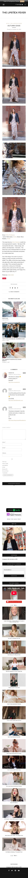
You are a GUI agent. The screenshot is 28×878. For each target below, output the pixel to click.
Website (4, 453)
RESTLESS (5, 318)
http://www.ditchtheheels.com (16, 400)
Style (8, 23)
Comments (14, 284)
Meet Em (14, 523)
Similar (8, 238)
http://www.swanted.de (14, 382)
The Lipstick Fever (16, 23)
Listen (22, 1)
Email (4, 447)
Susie (10, 407)
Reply (24, 372)
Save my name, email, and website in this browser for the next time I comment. (5, 467)
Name (4, 442)
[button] (15, 605)
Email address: (8, 569)
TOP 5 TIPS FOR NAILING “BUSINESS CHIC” (13, 338)
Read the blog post (14, 519)
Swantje (11, 372)
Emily (10, 389)
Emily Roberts (14, 291)
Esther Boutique (10, 235)
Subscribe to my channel (15, 601)
